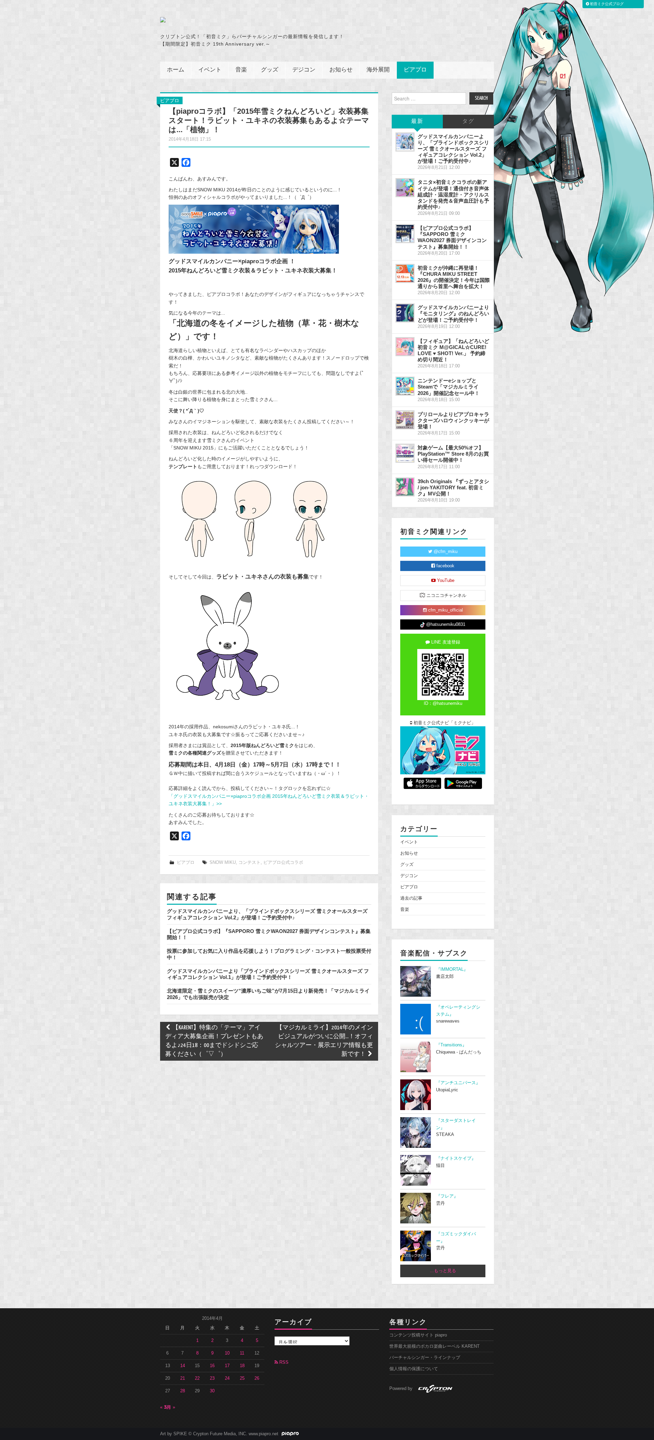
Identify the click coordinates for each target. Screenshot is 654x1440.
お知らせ (341, 70)
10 (227, 1353)
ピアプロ (415, 70)
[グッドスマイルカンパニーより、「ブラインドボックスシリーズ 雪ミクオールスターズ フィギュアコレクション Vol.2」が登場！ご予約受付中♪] (405, 142)
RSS (283, 1362)
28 (182, 1391)
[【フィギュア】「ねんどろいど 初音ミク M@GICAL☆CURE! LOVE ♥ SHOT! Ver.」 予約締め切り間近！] (405, 346)
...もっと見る (443, 1270)
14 (182, 1365)
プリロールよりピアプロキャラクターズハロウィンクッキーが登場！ (453, 420)
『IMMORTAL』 (452, 969)
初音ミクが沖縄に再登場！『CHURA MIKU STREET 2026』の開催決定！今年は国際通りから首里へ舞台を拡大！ (454, 277)
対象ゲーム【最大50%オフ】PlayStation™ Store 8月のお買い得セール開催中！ (453, 454)
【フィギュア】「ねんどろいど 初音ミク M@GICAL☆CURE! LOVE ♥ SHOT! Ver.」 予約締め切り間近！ (453, 350)
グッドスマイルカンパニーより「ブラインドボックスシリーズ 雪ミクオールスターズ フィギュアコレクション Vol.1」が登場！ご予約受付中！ (268, 974)
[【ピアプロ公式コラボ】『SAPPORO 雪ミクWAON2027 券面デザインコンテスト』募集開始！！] (405, 233)
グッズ (269, 70)
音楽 (241, 70)
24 (227, 1378)
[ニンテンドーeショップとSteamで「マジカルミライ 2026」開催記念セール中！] (405, 386)
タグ (468, 121)
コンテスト (249, 862)
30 (212, 1391)
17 (227, 1365)
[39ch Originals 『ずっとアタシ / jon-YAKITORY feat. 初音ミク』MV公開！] (405, 486)
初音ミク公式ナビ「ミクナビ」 (444, 723)
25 (242, 1378)
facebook (444, 566)
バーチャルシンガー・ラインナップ (424, 1357)
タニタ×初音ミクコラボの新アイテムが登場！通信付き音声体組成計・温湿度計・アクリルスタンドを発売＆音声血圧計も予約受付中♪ (453, 194)
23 (212, 1378)
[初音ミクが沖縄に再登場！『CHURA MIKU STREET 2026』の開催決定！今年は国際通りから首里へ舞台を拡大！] (405, 273)
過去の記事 (411, 898)
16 (212, 1365)
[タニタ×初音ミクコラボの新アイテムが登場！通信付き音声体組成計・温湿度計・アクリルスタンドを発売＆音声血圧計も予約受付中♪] (405, 187)
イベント (209, 70)
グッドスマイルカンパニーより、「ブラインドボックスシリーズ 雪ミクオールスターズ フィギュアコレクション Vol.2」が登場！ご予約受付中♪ (267, 914)
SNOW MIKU (222, 862)
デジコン (303, 70)
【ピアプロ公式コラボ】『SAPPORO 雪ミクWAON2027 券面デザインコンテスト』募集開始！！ (452, 237)
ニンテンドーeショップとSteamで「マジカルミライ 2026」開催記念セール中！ (449, 387)
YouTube (445, 580)
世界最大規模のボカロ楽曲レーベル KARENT (434, 1346)
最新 (417, 121)
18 (242, 1365)
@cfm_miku (444, 551)
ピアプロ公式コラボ (283, 862)
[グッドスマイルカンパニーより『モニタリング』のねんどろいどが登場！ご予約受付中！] (405, 312)
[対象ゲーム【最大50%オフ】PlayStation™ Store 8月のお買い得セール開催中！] (405, 453)
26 (256, 1378)
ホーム (175, 70)
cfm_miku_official (445, 610)
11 (242, 1353)
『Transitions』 (451, 1045)
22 (197, 1378)
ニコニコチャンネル (445, 595)
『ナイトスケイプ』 (456, 1158)
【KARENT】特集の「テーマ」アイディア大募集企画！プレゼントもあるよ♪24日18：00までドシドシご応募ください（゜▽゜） (214, 1041)
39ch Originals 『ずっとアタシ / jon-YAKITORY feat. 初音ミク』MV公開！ (453, 487)
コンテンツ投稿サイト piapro (418, 1335)
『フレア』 (447, 1196)
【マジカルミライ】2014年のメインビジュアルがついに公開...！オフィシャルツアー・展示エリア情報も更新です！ (324, 1041)
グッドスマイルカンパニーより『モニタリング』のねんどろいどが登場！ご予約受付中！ (453, 313)
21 (182, 1378)
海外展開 (378, 70)
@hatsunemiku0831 (445, 624)
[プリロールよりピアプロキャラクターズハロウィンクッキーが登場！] (405, 419)
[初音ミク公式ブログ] (227, 19)
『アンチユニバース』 (458, 1082)
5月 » (170, 1407)
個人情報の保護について (413, 1368)
